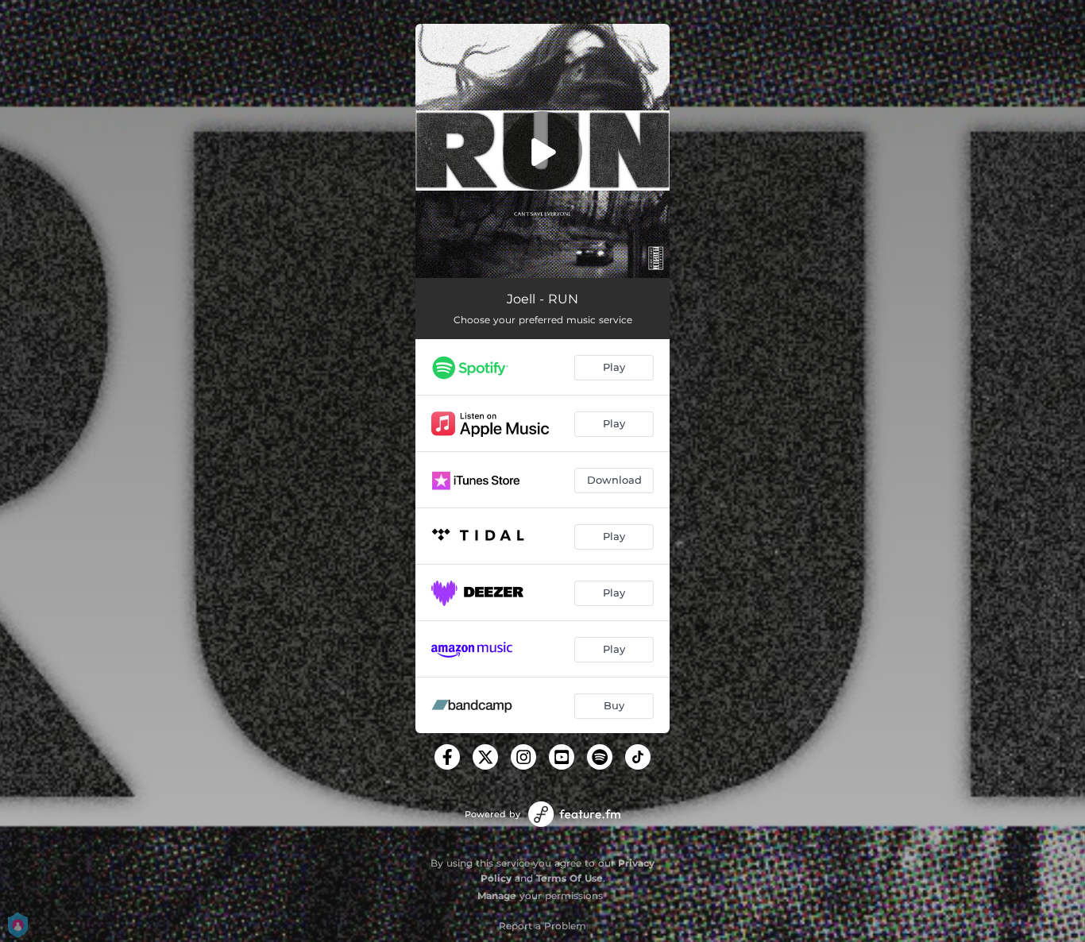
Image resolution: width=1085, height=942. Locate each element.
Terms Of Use (569, 878)
